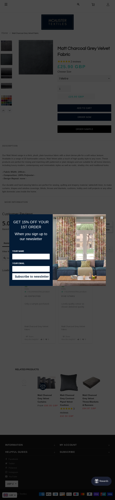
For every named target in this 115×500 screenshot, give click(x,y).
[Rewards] (101, 481)
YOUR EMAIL (18, 263)
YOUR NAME (18, 251)
